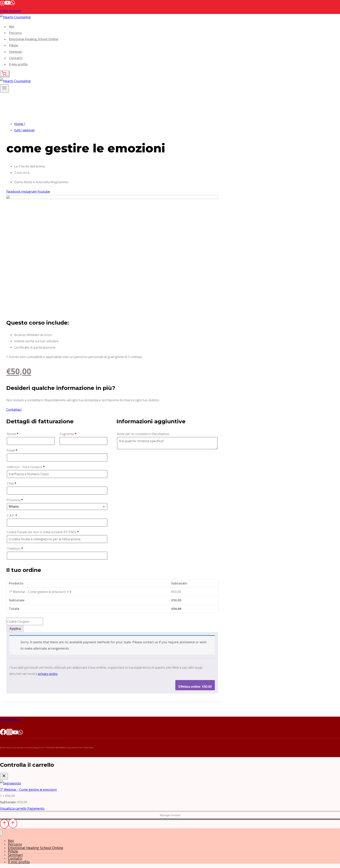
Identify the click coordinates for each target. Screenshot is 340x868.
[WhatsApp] (12, 4)
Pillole (13, 45)
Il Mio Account (10, 11)
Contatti (15, 58)
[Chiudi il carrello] (4, 776)
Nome (12, 434)
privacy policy (48, 674)
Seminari (15, 52)
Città (11, 483)
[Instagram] (2, 4)
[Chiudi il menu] (1, 832)
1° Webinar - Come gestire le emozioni (28, 789)
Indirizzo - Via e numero (26, 467)
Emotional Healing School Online (33, 39)
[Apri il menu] (4, 88)
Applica (15, 628)
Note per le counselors (143, 434)
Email (12, 450)
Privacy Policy (10, 720)
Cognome (68, 434)
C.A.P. (12, 515)
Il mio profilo (18, 64)
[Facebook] (3, 733)
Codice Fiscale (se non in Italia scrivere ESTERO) (43, 532)
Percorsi (15, 33)
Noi (11, 26)
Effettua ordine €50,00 (195, 686)
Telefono (15, 548)
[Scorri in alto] (4, 823)
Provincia (15, 500)
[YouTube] (7, 4)
